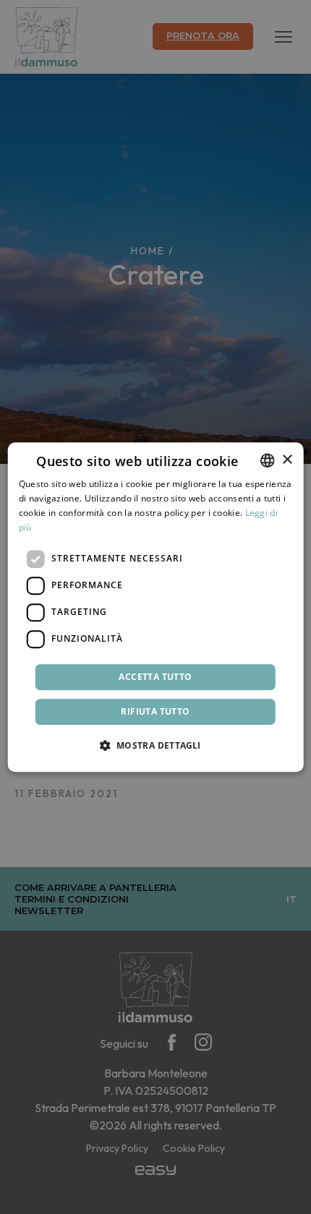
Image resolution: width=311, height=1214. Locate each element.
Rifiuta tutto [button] (155, 711)
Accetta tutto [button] (155, 677)
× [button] (286, 460)
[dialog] (156, 607)
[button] (155, 745)
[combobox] (267, 460)
